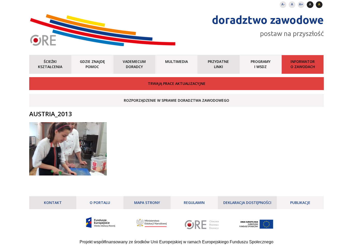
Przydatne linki (218, 64)
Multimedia (176, 61)
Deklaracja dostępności (247, 202)
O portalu (100, 202)
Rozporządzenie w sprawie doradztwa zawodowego (176, 100)
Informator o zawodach (302, 64)
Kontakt (53, 202)
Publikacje (300, 202)
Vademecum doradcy (134, 64)
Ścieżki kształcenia (50, 64)
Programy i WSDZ (261, 64)
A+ (301, 4)
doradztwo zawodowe (268, 19)
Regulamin (194, 202)
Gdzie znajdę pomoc (92, 64)
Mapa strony (147, 202)
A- (283, 4)
